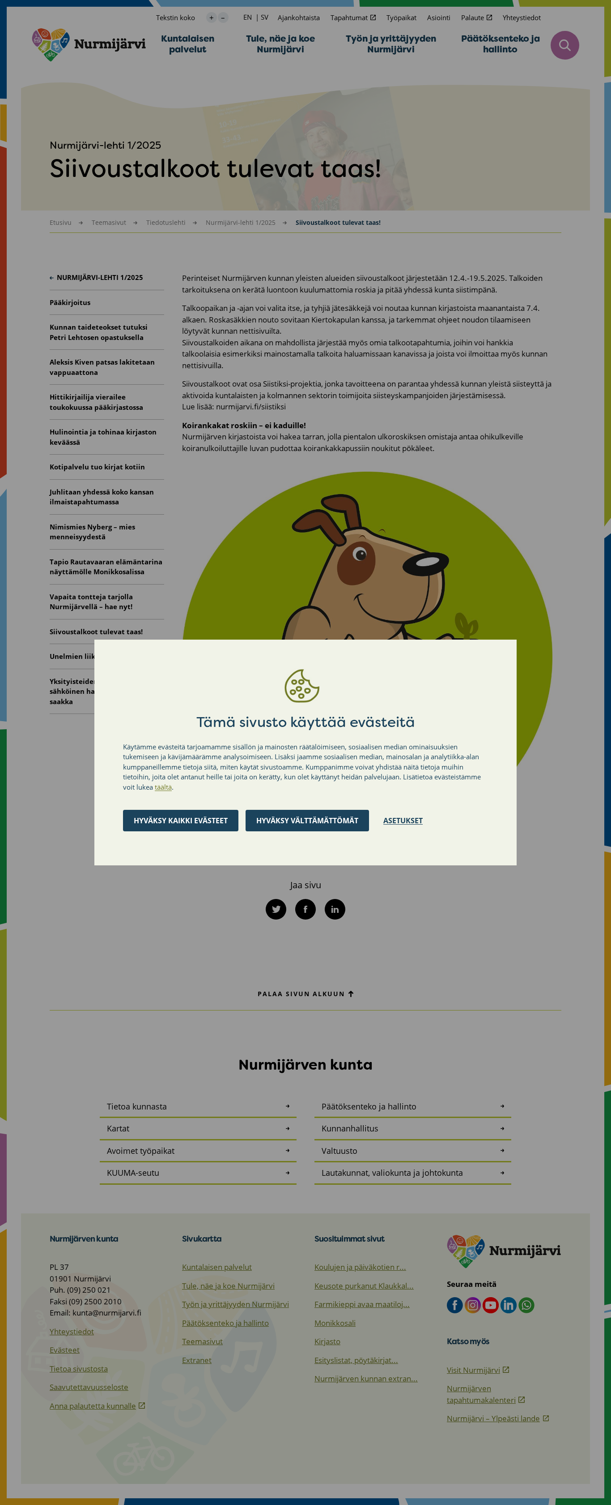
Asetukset (403, 821)
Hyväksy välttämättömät (307, 821)
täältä (163, 787)
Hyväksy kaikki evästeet (181, 821)
